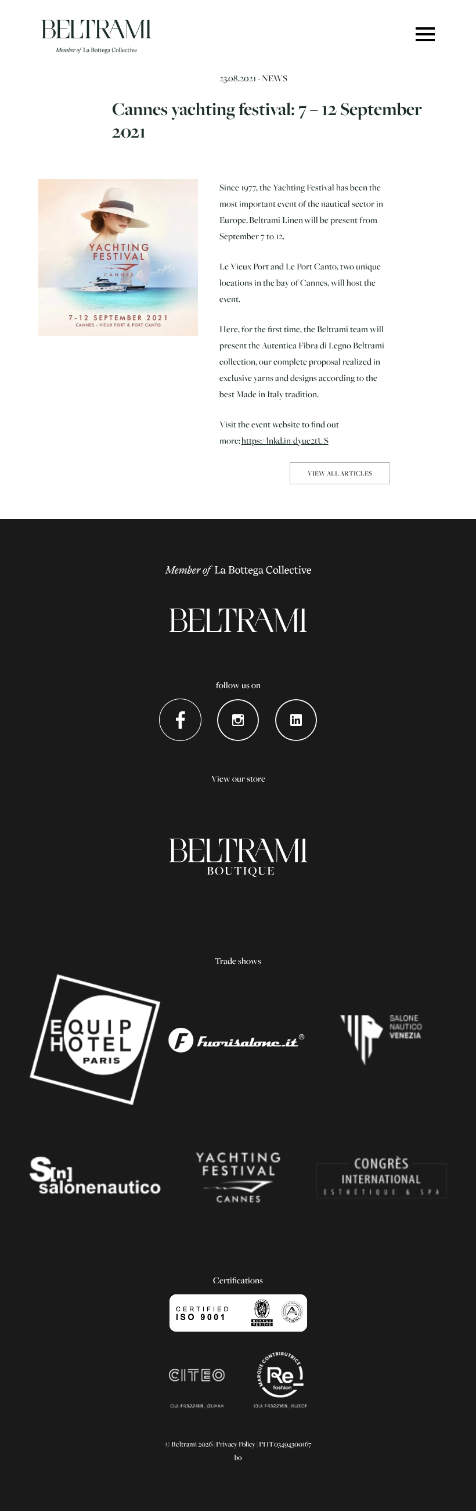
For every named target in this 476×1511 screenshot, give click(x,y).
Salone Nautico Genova (95, 1177)
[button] (425, 35)
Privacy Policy (235, 1444)
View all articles (340, 473)
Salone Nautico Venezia (381, 1040)
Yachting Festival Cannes (238, 1177)
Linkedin (296, 720)
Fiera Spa (381, 1177)
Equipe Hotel (95, 1040)
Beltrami (96, 36)
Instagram (238, 720)
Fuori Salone (238, 1040)
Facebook (180, 720)
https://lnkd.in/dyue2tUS (285, 440)
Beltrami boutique (238, 857)
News (274, 78)
